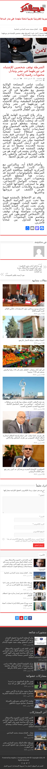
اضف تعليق (38, 80)
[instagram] (17, 618)
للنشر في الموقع (37, 766)
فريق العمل (7, 766)
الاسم (41, 516)
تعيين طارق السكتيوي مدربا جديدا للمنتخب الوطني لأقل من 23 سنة (20, 682)
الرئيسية (42, 33)
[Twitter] (26, 618)
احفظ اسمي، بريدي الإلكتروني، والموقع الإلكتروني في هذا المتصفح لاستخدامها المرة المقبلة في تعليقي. (25, 540)
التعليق (41, 495)
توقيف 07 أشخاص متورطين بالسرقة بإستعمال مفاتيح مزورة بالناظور (19, 702)
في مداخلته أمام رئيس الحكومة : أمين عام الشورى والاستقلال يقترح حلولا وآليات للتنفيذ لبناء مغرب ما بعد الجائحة (29, 268)
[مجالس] (23, 8)
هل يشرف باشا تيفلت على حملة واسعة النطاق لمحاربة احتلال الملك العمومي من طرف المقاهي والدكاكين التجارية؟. (23, 438)
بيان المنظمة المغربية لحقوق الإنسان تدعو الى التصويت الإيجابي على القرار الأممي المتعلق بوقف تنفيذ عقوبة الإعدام (17, 640)
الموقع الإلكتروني (38, 531)
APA (28, 758)
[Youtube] (21, 618)
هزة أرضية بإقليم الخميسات (14, 274)
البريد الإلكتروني (38, 524)
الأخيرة (42, 555)
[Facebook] (30, 618)
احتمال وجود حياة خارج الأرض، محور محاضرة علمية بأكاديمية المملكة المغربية (17, 692)
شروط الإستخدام (18, 766)
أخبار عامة (34, 33)
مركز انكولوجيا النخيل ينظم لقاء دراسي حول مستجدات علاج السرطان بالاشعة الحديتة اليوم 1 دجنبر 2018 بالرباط (18, 666)
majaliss (39, 78)
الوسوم (42, 569)
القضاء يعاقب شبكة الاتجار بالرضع (31, 340)
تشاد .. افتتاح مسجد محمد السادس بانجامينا (28, 29)
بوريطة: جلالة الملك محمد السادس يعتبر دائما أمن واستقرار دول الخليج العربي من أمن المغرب (17, 585)
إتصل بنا (28, 766)
